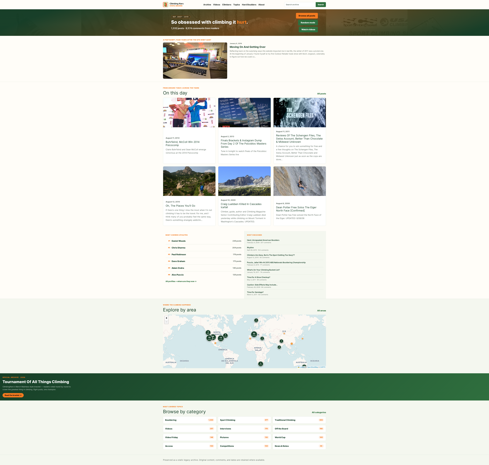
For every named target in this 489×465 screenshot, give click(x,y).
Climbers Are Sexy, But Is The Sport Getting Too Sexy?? (271, 255)
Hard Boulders (249, 4)
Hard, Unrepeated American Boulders (263, 240)
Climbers (226, 4)
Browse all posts (307, 15)
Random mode (308, 22)
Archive (207, 4)
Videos (216, 4)
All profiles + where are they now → (181, 281)
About (261, 4)
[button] (284, 333)
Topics (236, 4)
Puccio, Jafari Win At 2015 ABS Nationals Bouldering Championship (276, 262)
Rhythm (250, 247)
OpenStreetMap (312, 367)
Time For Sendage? (255, 292)
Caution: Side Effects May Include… (262, 285)
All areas (321, 310)
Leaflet (301, 367)
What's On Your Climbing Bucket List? (263, 270)
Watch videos (308, 29)
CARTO (322, 367)
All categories (319, 412)
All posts (321, 93)
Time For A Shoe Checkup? (258, 277)
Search (321, 4)
